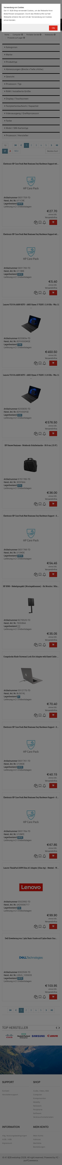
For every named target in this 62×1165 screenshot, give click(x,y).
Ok (53, 28)
